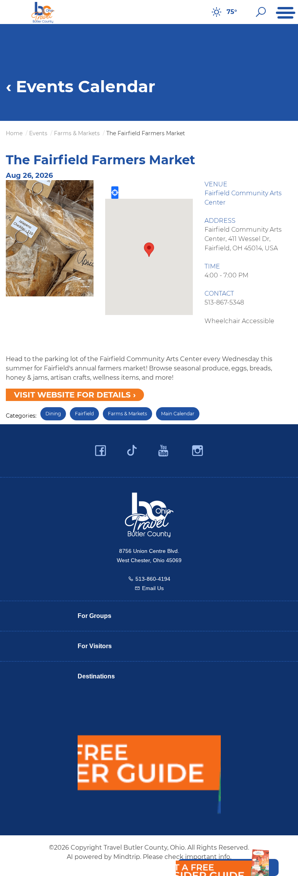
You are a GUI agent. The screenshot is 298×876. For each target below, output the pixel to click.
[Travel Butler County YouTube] (164, 451)
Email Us (153, 588)
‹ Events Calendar (80, 86)
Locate (114, 192)
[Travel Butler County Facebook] (100, 451)
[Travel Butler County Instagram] (197, 451)
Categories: (21, 415)
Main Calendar (177, 413)
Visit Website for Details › (75, 394)
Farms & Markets (127, 413)
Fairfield (84, 413)
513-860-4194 (152, 579)
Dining (53, 413)
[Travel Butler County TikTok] (131, 447)
